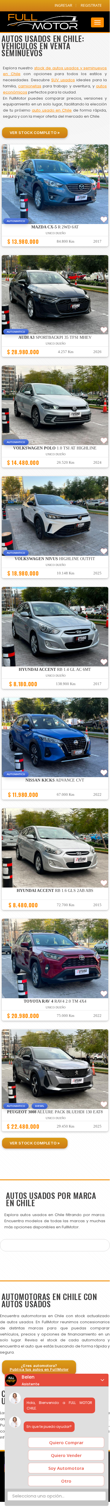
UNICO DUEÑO (56, 233)
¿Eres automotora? (39, 1367)
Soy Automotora (66, 1468)
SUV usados (63, 80)
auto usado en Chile (52, 110)
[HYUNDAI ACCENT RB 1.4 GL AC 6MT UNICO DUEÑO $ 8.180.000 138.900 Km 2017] (55, 691)
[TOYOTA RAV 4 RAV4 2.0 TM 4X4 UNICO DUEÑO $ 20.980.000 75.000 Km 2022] (55, 1023)
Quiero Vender (66, 1455)
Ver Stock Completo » (35, 132)
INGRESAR (63, 5)
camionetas (29, 86)
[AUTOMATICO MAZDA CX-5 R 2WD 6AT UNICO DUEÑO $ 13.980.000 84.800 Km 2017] (55, 249)
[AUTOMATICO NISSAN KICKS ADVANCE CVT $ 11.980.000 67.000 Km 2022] (55, 802)
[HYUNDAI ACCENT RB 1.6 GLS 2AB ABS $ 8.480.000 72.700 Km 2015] (55, 912)
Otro (66, 1481)
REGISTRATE (91, 5)
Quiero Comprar (66, 1442)
